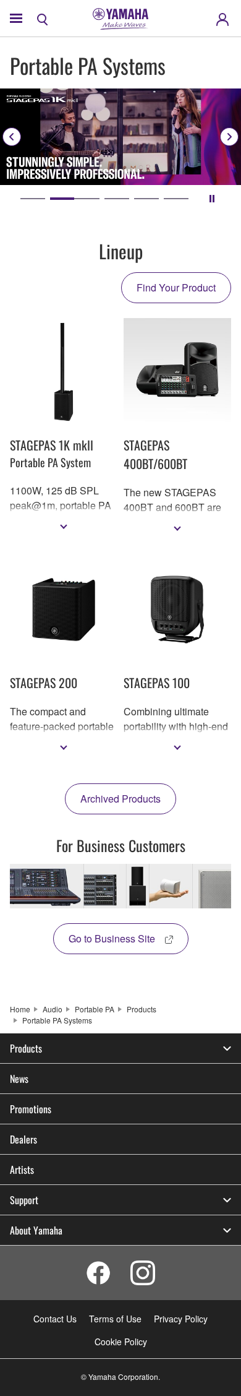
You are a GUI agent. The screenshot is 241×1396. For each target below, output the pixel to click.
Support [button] (24, 1199)
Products (141, 1009)
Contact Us (55, 1318)
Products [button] (26, 1048)
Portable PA (94, 1009)
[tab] (32, 198)
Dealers (23, 1139)
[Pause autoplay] (212, 198)
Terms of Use (115, 1318)
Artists (22, 1169)
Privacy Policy (181, 1318)
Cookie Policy (121, 1341)
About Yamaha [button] (36, 1230)
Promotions (30, 1108)
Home (20, 1009)
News (19, 1078)
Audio (52, 1009)
